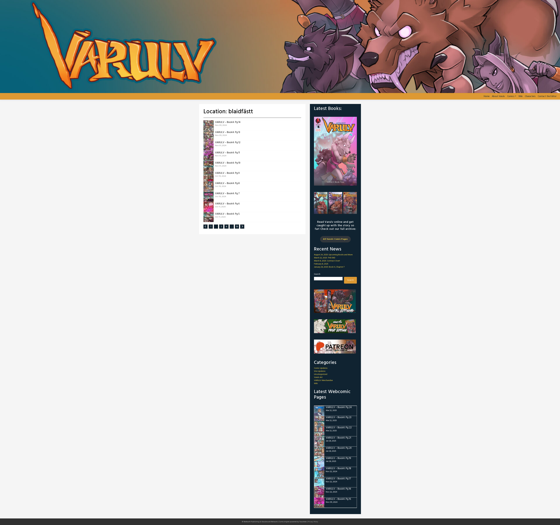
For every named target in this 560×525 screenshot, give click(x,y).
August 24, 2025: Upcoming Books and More (333, 254)
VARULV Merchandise (323, 380)
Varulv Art (318, 377)
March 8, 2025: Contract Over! (327, 261)
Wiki (520, 96)
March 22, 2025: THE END (324, 258)
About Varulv (498, 96)
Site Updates (319, 371)
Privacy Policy (313, 521)
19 (237, 227)
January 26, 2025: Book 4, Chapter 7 (329, 267)
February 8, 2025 (321, 264)
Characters (530, 96)
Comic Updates (320, 368)
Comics (510, 96)
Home (487, 96)
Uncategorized (320, 374)
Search (317, 274)
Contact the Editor (547, 96)
